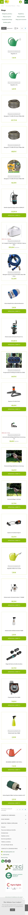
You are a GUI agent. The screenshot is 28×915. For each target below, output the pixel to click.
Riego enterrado (21, 17)
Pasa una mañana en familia (8, 830)
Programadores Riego (7, 19)
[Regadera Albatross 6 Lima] (14, 556)
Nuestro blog (4, 857)
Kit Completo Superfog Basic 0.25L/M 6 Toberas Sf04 (14, 244)
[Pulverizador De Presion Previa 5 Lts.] (14, 327)
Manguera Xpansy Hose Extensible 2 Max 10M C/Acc (14, 275)
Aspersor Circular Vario (14, 401)
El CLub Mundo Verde (7, 844)
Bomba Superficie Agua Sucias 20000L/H (14, 207)
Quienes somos (5, 836)
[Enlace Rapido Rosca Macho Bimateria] (14, 294)
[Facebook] (6, 861)
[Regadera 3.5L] (14, 73)
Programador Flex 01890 (14, 697)
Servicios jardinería (6, 838)
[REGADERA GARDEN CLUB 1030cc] (14, 752)
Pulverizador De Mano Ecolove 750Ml (14, 630)
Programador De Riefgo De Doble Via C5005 (14, 372)
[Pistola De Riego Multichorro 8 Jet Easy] (14, 456)
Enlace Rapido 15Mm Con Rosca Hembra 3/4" (14, 795)
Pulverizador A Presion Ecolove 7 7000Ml (14, 597)
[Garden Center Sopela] (7, 2)
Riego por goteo (7, 17)
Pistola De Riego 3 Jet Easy (14, 499)
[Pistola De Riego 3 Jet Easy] (14, 489)
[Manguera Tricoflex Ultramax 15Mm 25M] (14, 166)
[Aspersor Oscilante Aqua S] (14, 523)
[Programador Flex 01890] (14, 688)
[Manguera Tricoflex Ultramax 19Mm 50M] (14, 104)
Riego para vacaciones (21, 19)
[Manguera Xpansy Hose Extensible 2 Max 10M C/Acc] (14, 262)
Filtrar (4, 28)
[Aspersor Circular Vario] (14, 392)
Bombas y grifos (7, 22)
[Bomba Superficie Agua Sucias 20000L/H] (14, 198)
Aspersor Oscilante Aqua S (14, 533)
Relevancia (9, 28)
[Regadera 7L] (14, 41)
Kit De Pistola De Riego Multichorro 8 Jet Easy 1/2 (14, 438)
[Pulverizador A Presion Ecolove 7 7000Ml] (14, 587)
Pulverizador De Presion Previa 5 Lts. (14, 337)
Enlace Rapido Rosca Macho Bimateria (14, 303)
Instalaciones (4, 833)
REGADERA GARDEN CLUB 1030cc (14, 762)
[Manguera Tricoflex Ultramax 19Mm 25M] (14, 135)
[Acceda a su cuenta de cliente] (20, 2)
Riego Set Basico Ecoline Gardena (14, 664)
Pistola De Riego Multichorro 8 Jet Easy (14, 466)
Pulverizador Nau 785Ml (14, 733)
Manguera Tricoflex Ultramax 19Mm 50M (14, 116)
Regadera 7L (14, 54)
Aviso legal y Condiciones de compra (14, 897)
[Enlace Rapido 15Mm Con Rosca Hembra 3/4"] (14, 785)
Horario (3, 827)
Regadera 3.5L (14, 85)
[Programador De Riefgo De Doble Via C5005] (14, 360)
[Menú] (2, 2)
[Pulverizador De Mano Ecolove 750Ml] (14, 621)
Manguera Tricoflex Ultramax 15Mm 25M (14, 179)
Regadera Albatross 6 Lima (14, 568)
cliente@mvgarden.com (8, 851)
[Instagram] (9, 861)
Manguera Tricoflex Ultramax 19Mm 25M (14, 147)
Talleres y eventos (6, 841)
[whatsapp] (2, 861)
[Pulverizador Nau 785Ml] (14, 721)
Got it (12, 909)
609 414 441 (6, 854)
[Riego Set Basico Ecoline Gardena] (14, 654)
